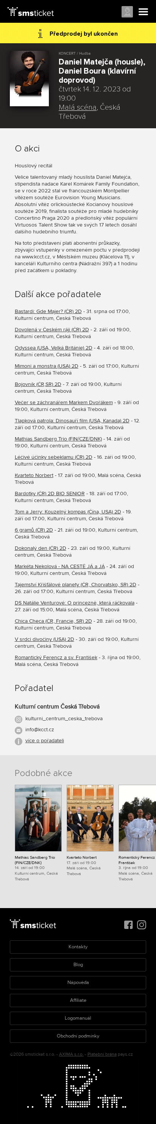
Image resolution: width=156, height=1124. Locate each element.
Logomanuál (78, 1018)
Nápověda (78, 982)
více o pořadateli (44, 740)
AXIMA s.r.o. (71, 1054)
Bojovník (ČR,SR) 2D (38, 384)
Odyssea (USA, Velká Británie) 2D (53, 348)
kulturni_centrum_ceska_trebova (64, 718)
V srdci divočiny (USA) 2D (44, 639)
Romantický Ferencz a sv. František (56, 657)
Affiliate (78, 1000)
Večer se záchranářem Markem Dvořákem (64, 402)
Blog (78, 965)
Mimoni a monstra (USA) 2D (46, 366)
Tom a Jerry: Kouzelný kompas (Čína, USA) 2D (68, 511)
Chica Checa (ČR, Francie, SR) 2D (53, 621)
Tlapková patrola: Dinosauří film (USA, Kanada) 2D (72, 420)
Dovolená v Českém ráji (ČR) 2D (52, 329)
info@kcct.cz (39, 729)
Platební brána (102, 1054)
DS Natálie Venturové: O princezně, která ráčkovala (74, 603)
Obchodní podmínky (78, 1036)
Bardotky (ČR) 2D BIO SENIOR (50, 493)
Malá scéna (78, 107)
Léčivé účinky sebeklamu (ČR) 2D (53, 457)
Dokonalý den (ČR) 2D (40, 548)
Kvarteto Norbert (34, 475)
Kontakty (78, 947)
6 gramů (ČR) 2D (34, 530)
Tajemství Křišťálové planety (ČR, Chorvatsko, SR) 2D (75, 584)
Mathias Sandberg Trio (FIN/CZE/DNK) (58, 439)
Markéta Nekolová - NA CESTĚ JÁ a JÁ (60, 566)
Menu (143, 12)
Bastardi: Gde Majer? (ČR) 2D (48, 311)
